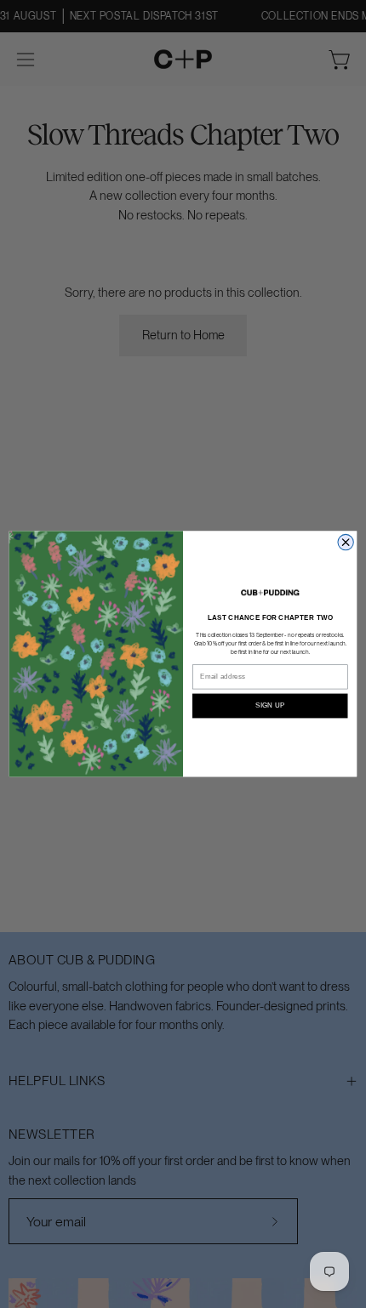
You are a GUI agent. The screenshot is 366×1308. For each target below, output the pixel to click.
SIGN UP (270, 705)
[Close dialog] (345, 542)
